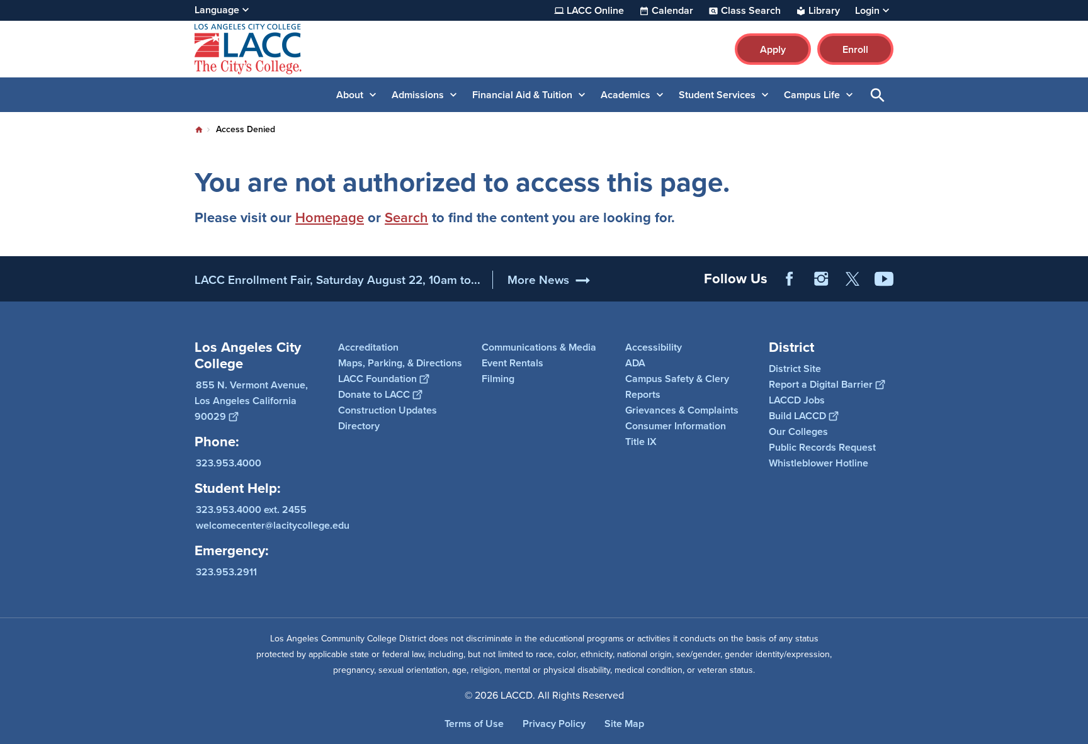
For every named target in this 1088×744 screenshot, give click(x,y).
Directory (359, 426)
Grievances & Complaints (682, 410)
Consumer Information (675, 426)
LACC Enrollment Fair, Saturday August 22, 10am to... (337, 280)
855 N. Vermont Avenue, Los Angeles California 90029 (251, 401)
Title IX (641, 441)
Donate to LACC (374, 394)
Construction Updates (387, 410)
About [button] (349, 94)
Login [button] (867, 11)
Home (199, 129)
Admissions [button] (418, 94)
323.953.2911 (226, 572)
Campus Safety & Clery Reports (677, 386)
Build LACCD (797, 416)
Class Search (751, 11)
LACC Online (595, 11)
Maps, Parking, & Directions (400, 363)
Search (406, 217)
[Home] (331, 49)
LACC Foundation (377, 378)
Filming (498, 378)
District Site (795, 368)
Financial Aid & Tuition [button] (522, 94)
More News (538, 280)
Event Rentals (512, 363)
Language (217, 10)
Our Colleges (798, 431)
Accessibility (653, 347)
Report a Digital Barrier (821, 384)
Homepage (329, 217)
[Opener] (1075, 289)
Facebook (789, 278)
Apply (773, 49)
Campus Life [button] (812, 94)
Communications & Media (539, 347)
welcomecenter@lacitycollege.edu (272, 525)
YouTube (884, 278)
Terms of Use (474, 723)
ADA (635, 363)
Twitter (852, 278)
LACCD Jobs (797, 400)
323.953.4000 (228, 463)
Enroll (855, 49)
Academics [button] (625, 94)
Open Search (877, 94)
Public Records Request (822, 447)
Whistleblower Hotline (818, 463)
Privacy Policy (554, 723)
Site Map (624, 723)
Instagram (821, 278)
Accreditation (368, 347)
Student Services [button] (717, 94)
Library (824, 11)
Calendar (672, 11)
